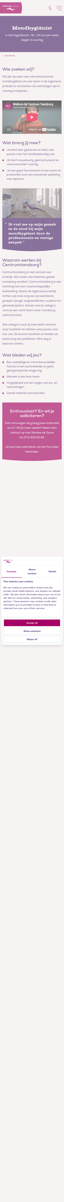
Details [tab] (52, 571)
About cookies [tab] (32, 571)
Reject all (32, 639)
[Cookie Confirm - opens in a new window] (48, 561)
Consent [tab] (11, 571)
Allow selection (32, 631)
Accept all (32, 623)
